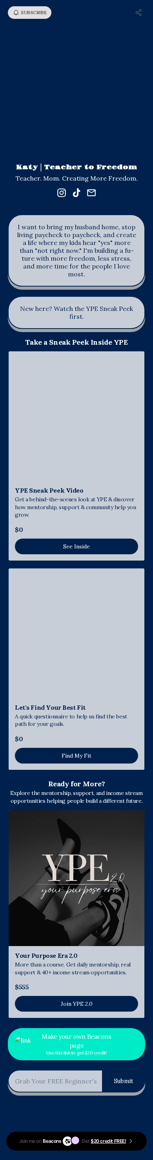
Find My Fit (76, 755)
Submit (123, 1081)
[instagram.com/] (61, 193)
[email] (91, 193)
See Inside (76, 546)
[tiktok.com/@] (76, 193)
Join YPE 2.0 (77, 1003)
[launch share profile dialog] (139, 12)
